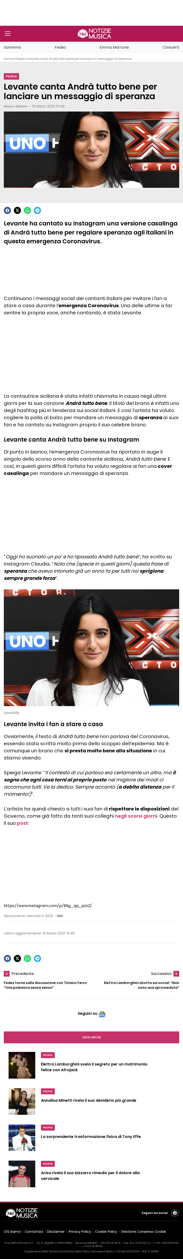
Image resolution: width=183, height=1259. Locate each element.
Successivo (161, 973)
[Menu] (7, 33)
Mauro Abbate (15, 106)
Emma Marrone (114, 47)
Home (8, 59)
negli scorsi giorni (136, 816)
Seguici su (87, 1013)
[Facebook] (7, 210)
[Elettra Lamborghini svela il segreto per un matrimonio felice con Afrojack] (22, 1067)
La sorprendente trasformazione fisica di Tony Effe (91, 1136)
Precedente (22, 973)
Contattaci (34, 1231)
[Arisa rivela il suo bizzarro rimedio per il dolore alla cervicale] (22, 1176)
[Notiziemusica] (94, 34)
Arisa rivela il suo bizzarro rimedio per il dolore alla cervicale (90, 1175)
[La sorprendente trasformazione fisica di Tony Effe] (22, 1139)
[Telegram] (37, 210)
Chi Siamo (12, 1231)
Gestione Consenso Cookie (143, 1231)
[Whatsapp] (27, 210)
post (22, 823)
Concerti (171, 47)
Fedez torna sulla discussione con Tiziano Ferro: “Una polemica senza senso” (46, 985)
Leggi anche (91, 1037)
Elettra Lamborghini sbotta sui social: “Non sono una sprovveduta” (141, 985)
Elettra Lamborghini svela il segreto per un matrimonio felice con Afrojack (94, 1067)
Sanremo (12, 47)
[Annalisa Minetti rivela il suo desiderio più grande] (22, 1103)
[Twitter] (17, 210)
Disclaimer (56, 1231)
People (20, 59)
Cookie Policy (106, 1231)
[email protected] (86, 1243)
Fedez (60, 47)
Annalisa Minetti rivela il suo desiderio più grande (88, 1100)
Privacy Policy (80, 1231)
